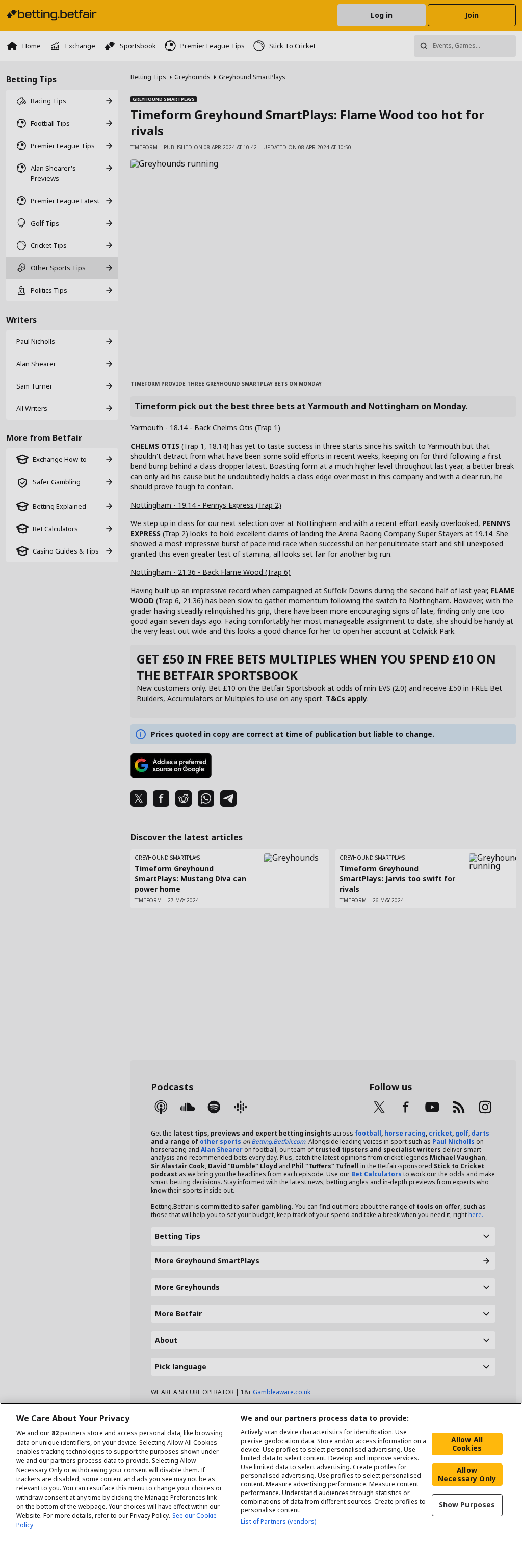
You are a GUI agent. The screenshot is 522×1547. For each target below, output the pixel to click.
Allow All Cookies (467, 1443)
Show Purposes (467, 1504)
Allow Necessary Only (467, 1474)
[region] (261, 1475)
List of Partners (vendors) (278, 1521)
